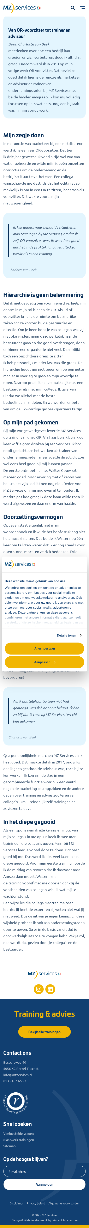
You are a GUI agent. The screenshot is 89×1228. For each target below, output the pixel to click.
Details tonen (66, 635)
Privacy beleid (36, 1203)
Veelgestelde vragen (18, 1133)
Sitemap (9, 1146)
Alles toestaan (44, 648)
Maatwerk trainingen (18, 1139)
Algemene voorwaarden (63, 1203)
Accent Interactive (65, 1220)
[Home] (44, 974)
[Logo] (24, 9)
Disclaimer (16, 1203)
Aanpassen (42, 662)
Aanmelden (44, 1184)
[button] (73, 8)
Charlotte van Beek (34, 44)
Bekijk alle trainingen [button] (44, 1031)
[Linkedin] (50, 989)
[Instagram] (39, 989)
